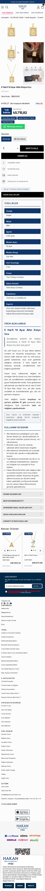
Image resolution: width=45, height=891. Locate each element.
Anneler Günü (6, 734)
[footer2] (22, 812)
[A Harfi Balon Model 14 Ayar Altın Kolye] (11, 541)
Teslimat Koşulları (7, 681)
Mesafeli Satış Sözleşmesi (10, 645)
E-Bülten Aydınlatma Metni (16, 591)
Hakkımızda (5, 608)
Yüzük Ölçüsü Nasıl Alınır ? (10, 693)
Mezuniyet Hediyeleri (8, 758)
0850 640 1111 (6, 791)
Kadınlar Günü (6, 766)
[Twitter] (5, 603)
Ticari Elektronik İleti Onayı (10, 649)
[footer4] (22, 818)
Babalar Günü (5, 738)
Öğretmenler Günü (7, 754)
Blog (2, 624)
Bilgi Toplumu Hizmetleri (9, 673)
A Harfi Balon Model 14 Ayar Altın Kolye (10, 556)
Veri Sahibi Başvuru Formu (10, 669)
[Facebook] (1, 603)
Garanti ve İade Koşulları (15, 521)
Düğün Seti (5, 778)
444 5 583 (5, 787)
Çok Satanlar (37, 13)
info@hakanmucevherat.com (11, 795)
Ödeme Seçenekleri (12, 494)
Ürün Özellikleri (11, 195)
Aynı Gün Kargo (22, 13)
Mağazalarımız (6, 612)
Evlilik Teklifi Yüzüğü (8, 770)
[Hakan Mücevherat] (22, 7)
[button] (7, 550)
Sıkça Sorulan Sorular (14, 514)
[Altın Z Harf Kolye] (33, 541)
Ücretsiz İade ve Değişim (9, 685)
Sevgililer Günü (6, 742)
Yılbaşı (3, 774)
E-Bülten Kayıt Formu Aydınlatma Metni (14, 653)
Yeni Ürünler (7, 13)
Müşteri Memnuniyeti (13, 501)
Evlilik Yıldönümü (7, 750)
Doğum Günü (5, 746)
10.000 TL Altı (6, 706)
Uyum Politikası (6, 657)
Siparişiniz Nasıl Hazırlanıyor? (17, 508)
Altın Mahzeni (5, 726)
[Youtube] (11, 603)
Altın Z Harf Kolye (30, 555)
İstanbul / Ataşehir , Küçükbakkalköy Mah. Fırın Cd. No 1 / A (21, 799)
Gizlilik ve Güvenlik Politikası (11, 633)
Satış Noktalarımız (7, 616)
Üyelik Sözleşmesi (7, 637)
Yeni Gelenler (5, 722)
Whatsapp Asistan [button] (14, 127)
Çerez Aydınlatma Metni (9, 665)
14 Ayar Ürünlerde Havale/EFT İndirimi (22, 2)
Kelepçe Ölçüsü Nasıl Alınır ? (11, 697)
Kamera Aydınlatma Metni (9, 661)
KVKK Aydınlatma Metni (9, 641)
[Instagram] (7, 603)
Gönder (36, 586)
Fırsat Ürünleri (6, 714)
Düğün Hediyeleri (7, 762)
